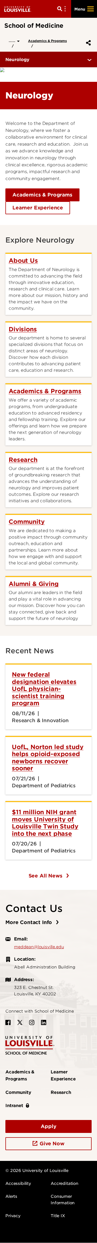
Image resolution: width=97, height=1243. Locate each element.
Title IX (58, 1215)
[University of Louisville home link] (17, 8)
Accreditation (64, 1183)
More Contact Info (29, 922)
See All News (46, 876)
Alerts (11, 1196)
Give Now (52, 1143)
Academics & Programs (47, 41)
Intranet (14, 1105)
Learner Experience (37, 207)
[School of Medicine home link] (29, 1045)
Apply (48, 1126)
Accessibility (18, 1183)
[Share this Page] (87, 42)
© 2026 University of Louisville (36, 1170)
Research (61, 1092)
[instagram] (31, 1022)
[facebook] (8, 1022)
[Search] (62, 9)
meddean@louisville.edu (39, 946)
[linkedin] (43, 1022)
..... (13, 40)
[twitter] (20, 1022)
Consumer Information (63, 1199)
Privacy (12, 1215)
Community (18, 1092)
